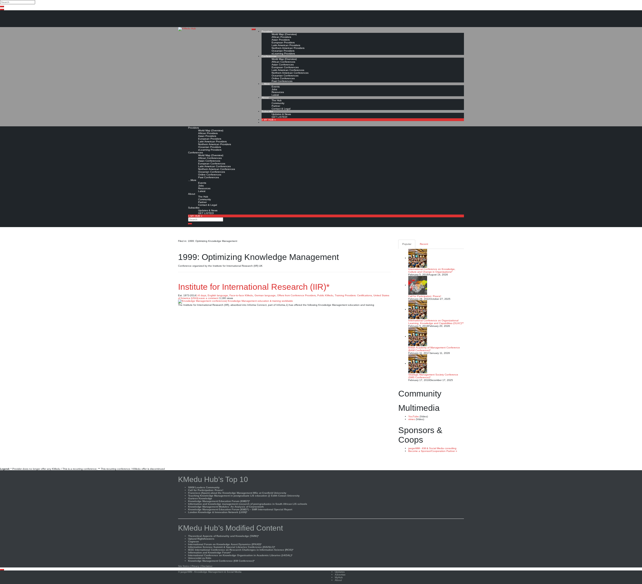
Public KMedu (325, 295)
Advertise (340, 574)
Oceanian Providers (283, 50)
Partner (276, 106)
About (265, 97)
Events (276, 86)
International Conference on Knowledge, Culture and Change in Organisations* (431, 270)
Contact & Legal (281, 108)
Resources (278, 92)
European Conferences (285, 67)
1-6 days (201, 295)
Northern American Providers (288, 48)
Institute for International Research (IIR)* (254, 286)
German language (265, 295)
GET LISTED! (279, 117)
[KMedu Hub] (187, 29)
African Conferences (283, 61)
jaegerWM (186, 571)
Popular (406, 244)
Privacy (195, 566)
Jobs (274, 89)
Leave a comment (208, 298)
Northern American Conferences (290, 72)
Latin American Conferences (288, 70)
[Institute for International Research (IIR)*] (235, 301)
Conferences (269, 56)
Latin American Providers (286, 45)
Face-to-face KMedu (241, 295)
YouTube (413, 416)
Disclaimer (206, 566)
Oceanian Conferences (285, 75)
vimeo (411, 419)
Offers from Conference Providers (296, 295)
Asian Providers (281, 39)
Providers (267, 31)
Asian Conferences (283, 64)
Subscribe (267, 111)
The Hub (277, 100)
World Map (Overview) (284, 34)
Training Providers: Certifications (353, 295)
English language (218, 295)
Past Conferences (282, 81)
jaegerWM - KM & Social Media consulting (432, 448)
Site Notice (184, 566)
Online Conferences (283, 78)
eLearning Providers (283, 53)
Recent (424, 244)
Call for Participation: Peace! (424, 296)
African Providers (281, 37)
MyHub (339, 577)
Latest (275, 94)
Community (278, 103)
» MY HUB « (269, 119)
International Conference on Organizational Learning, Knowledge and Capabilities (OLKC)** (436, 322)
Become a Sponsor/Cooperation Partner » (432, 451)
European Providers (283, 42)
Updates (340, 571)
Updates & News (281, 114)
